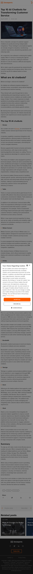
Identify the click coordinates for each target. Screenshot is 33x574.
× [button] (29, 265)
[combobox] (27, 265)
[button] (16, 308)
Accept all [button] (17, 299)
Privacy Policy (10, 295)
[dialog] (16, 287)
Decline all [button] (17, 304)
